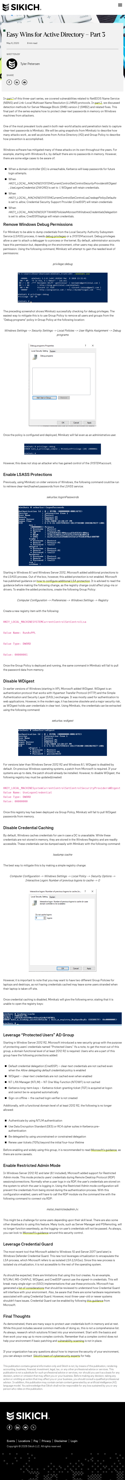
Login (74, 1441)
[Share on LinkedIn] (17, 82)
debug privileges (56, 236)
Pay (36, 1441)
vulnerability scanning (71, 1340)
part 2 (98, 102)
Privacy (46, 1441)
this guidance (95, 1300)
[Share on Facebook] (9, 82)
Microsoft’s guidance (104, 1150)
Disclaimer (60, 1441)
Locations (24, 1441)
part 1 (10, 98)
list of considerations (31, 1288)
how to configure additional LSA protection (63, 581)
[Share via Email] (24, 82)
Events (11, 1441)
